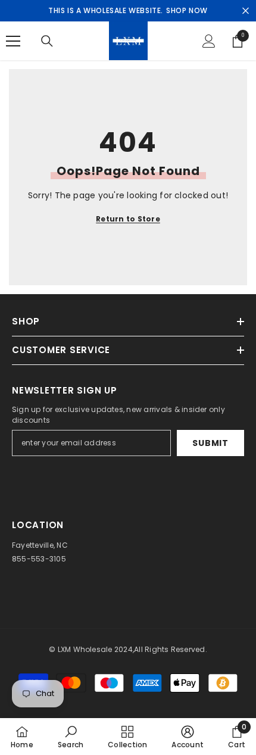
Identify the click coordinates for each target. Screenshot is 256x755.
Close (245, 11)
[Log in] (209, 41)
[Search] (47, 41)
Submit (210, 443)
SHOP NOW (187, 10)
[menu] (13, 41)
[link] (71, 736)
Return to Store (128, 219)
